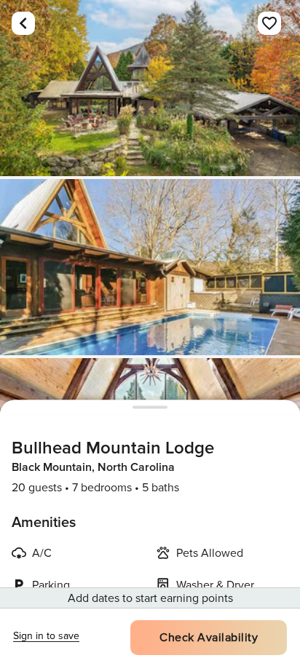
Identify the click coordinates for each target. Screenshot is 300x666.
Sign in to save (46, 636)
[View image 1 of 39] (150, 88)
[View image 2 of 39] (150, 267)
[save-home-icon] (269, 23)
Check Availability (208, 637)
